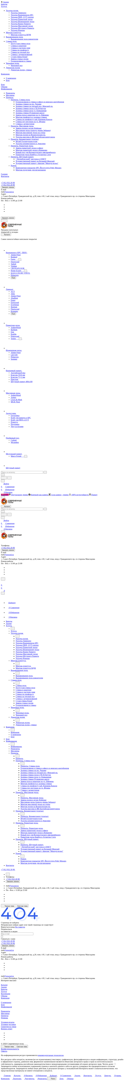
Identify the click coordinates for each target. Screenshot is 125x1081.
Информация (6, 1007)
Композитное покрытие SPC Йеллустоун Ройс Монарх (38, 168)
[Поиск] (3, 579)
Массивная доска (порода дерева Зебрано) (33, 130)
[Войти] (2, 582)
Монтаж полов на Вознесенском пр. (31, 135)
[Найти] (9, 477)
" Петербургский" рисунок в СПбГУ (31, 159)
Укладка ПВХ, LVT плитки (22, 17)
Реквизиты (5, 1011)
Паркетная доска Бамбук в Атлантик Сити (33, 155)
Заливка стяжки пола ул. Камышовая (31, 111)
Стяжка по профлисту (20, 50)
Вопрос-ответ (6, 1029)
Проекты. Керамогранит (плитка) (25, 139)
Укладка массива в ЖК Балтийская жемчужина (35, 137)
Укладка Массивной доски (22, 26)
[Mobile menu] (3, 531)
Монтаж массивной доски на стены (30, 133)
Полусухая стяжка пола (20, 43)
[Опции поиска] (3, 475)
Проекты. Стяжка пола (20, 100)
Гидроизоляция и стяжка (21, 61)
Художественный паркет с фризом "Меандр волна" (37, 163)
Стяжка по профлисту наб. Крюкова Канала (34, 119)
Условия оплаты (7, 1022)
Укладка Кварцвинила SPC (22, 15)
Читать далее (107, 1064)
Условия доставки (8, 1024)
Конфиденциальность (10, 1049)
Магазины (5, 1013)
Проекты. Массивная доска (22, 126)
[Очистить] (45, 472)
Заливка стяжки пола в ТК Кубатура (31, 108)
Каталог (4, 985)
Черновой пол (16, 65)
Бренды (4, 989)
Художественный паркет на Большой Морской (35, 161)
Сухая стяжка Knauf (19, 57)
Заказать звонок (8, 187)
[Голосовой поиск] (4, 477)
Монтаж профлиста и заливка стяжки (31, 117)
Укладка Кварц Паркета (21, 24)
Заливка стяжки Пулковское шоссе (30, 113)
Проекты (4, 1016)
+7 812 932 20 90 (8, 183)
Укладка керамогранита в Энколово (31, 144)
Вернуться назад (8, 927)
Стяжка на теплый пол (20, 52)
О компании (6, 1002)
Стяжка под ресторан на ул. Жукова (30, 122)
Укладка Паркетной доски (22, 19)
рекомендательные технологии (51, 1055)
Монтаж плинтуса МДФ (21, 35)
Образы (4, 996)
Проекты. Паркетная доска (22, 146)
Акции (4, 987)
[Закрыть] (3, 593)
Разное (14, 166)
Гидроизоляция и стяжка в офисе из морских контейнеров (40, 102)
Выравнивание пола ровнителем (24, 39)
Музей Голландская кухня (26, 141)
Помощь (4, 1018)
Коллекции (5, 994)
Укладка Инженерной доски (22, 22)
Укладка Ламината (18, 13)
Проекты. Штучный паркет (22, 157)
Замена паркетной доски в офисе (29, 148)
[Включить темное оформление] (4, 220)
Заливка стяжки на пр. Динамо (28, 104)
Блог (3, 1005)
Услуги (4, 991)
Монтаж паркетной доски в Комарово (31, 150)
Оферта (4, 1051)
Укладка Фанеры (18, 30)
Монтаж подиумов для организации (31, 170)
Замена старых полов (19, 59)
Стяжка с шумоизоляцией (21, 54)
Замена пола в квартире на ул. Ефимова (32, 115)
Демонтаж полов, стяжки (21, 70)
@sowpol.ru (9, 192)
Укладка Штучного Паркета (22, 28)
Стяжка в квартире (18, 46)
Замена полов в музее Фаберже (29, 128)
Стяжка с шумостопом (25, 124)
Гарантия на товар (8, 1027)
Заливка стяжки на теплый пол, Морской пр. (34, 106)
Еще (13, 278)
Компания (5, 998)
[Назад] (13, 628)
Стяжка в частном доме (20, 48)
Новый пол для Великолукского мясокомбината (36, 152)
